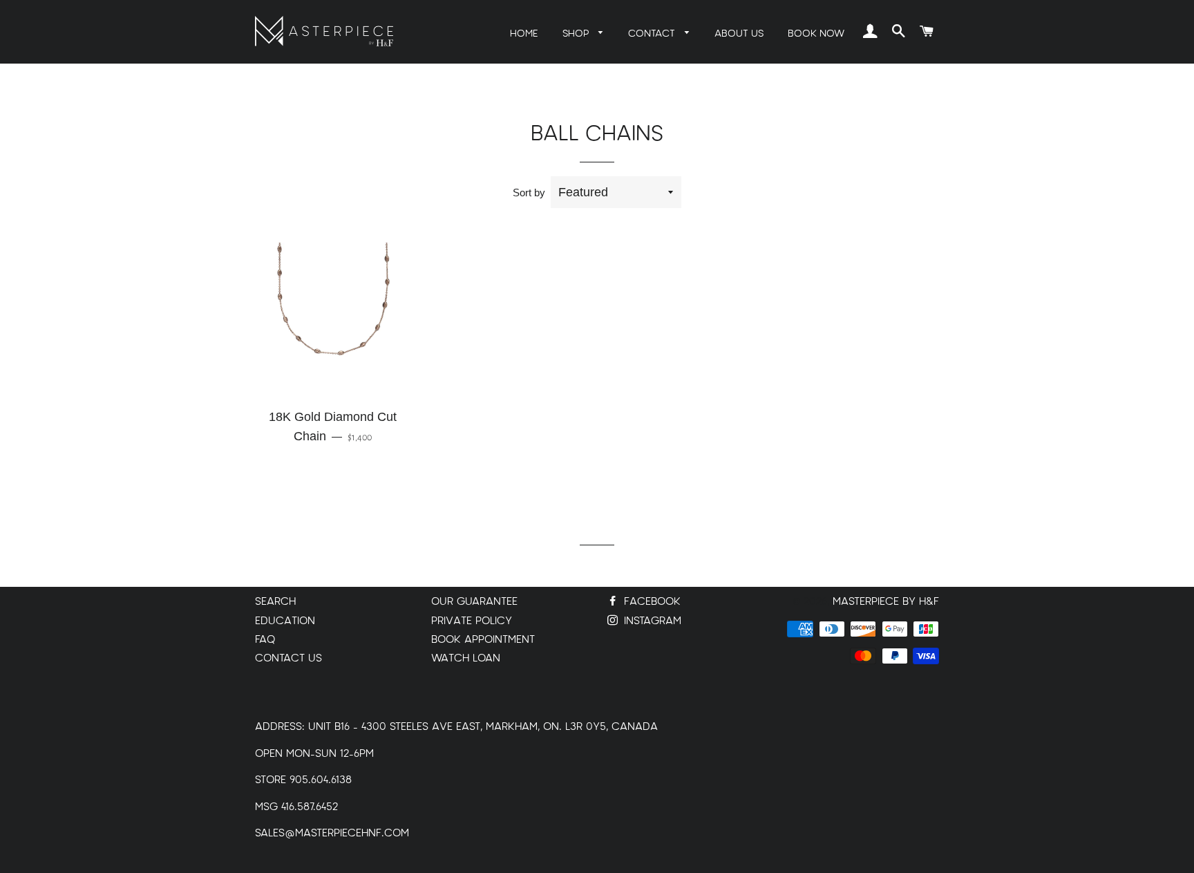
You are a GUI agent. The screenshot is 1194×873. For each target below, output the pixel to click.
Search (275, 601)
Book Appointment (483, 639)
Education (285, 621)
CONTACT (653, 33)
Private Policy (471, 621)
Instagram (650, 621)
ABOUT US (739, 33)
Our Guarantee (474, 601)
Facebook (650, 601)
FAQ (265, 639)
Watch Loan (465, 658)
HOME (524, 33)
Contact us (288, 658)
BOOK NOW (816, 33)
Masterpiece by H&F (886, 601)
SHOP (577, 33)
